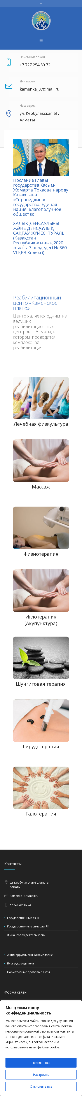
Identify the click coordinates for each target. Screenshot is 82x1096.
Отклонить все (41, 1086)
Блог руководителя (20, 963)
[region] (41, 1048)
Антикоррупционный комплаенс (29, 955)
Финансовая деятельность (26, 935)
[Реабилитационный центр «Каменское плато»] (41, 21)
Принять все (41, 1063)
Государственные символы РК (28, 926)
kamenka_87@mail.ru (24, 896)
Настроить (41, 1074)
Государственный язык (23, 918)
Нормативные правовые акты (28, 972)
